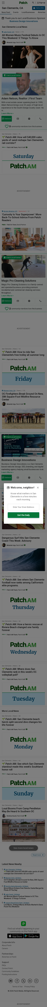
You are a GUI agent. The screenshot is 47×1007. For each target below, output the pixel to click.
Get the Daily (23, 515)
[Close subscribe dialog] (37, 487)
